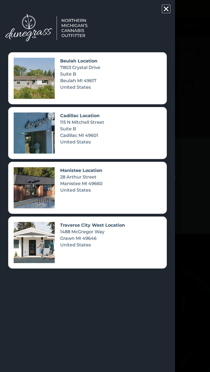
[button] (166, 8)
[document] (105, 186)
